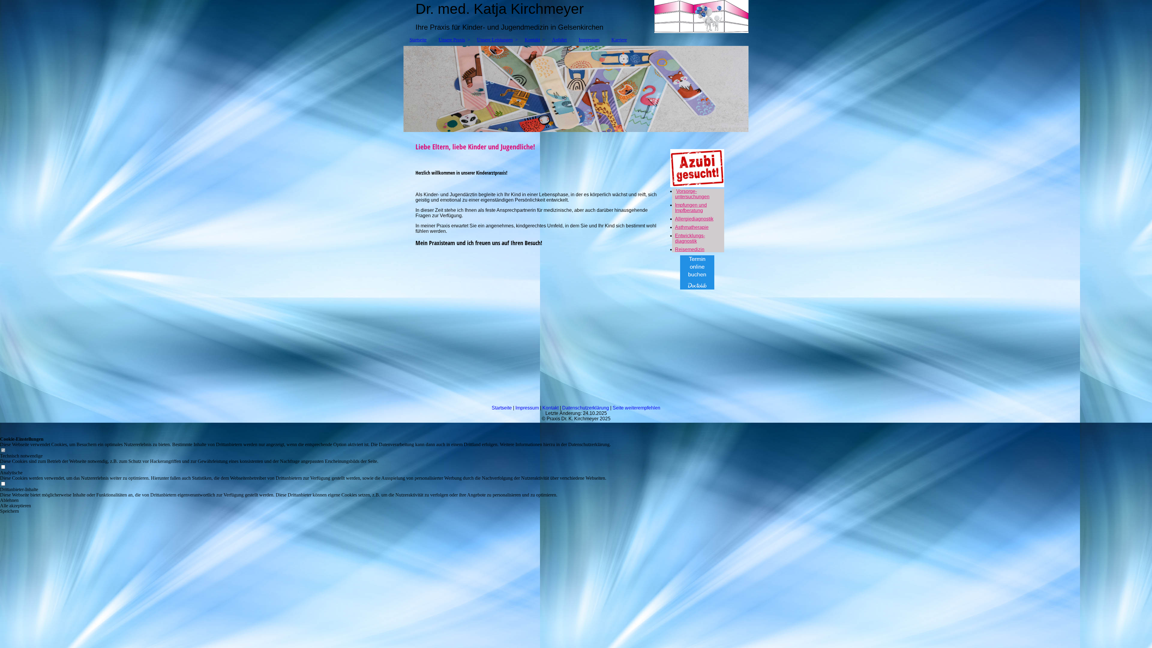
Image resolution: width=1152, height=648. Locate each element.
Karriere (619, 39)
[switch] (3, 450)
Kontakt (532, 39)
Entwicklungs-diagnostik (690, 238)
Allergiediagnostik (694, 218)
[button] (305, 500)
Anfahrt (559, 39)
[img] (576, 89)
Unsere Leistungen (495, 39)
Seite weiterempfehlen (636, 407)
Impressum (589, 39)
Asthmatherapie (692, 227)
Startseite (418, 39)
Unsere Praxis (452, 39)
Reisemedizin (689, 249)
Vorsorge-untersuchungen (692, 194)
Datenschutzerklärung (585, 407)
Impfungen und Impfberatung (691, 207)
